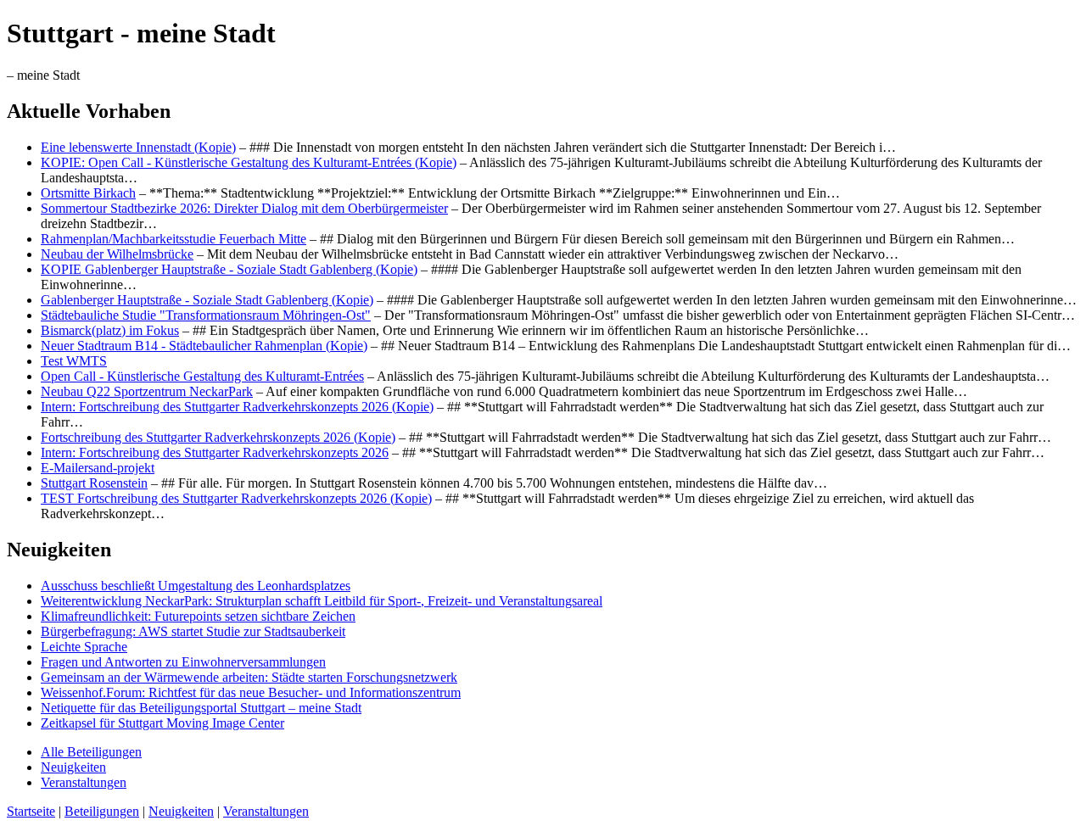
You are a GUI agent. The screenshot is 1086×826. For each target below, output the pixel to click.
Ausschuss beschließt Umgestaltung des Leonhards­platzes (195, 585)
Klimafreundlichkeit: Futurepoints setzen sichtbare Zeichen (198, 616)
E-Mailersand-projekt (97, 467)
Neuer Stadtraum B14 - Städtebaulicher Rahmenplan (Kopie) (204, 345)
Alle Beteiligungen (91, 752)
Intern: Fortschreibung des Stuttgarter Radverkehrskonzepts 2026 (215, 452)
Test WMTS (74, 361)
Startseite (31, 811)
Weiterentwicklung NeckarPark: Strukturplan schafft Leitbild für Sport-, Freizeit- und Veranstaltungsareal (321, 601)
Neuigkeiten (73, 767)
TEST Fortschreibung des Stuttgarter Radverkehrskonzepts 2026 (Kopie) (236, 498)
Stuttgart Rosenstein (94, 483)
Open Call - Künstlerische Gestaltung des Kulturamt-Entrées (202, 376)
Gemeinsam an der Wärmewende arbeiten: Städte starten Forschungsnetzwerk (249, 677)
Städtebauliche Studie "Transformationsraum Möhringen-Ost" (206, 315)
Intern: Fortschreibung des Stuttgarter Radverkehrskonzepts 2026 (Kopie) (237, 406)
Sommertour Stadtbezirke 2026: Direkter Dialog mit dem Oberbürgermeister (244, 208)
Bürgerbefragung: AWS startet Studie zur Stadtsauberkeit (193, 631)
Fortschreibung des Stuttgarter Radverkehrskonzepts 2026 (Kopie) (218, 437)
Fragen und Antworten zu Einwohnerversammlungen (183, 662)
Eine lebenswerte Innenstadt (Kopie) (138, 147)
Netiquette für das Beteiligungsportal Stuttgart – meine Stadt (201, 707)
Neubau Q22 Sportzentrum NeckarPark (147, 391)
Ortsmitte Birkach (88, 193)
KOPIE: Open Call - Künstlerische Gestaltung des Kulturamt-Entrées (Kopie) (248, 162)
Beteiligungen (101, 811)
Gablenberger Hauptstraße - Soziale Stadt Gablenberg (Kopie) (207, 300)
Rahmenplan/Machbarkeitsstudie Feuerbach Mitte (173, 239)
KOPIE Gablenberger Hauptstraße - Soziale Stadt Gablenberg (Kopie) (229, 269)
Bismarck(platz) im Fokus (110, 330)
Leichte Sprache (84, 646)
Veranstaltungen (83, 782)
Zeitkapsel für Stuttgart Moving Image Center (162, 723)
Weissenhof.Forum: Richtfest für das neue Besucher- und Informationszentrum (251, 692)
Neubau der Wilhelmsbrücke (117, 254)
